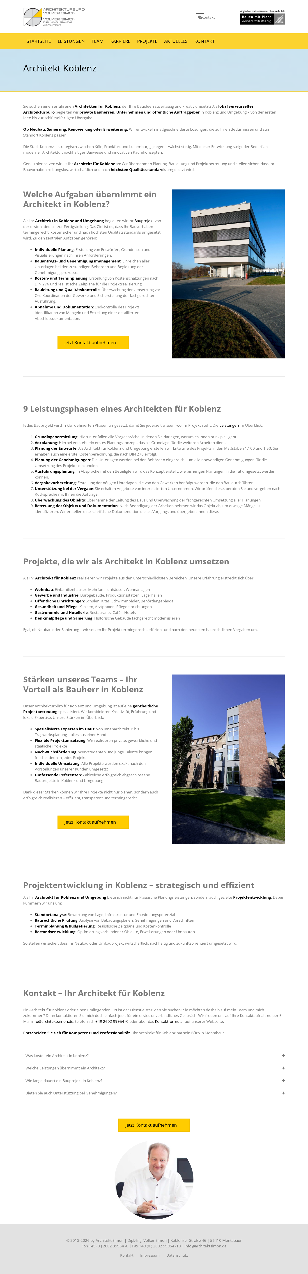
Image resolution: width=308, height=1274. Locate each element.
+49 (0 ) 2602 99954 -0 (108, 1246)
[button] (154, 1056)
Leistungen (229, 425)
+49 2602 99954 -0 (112, 1021)
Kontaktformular (169, 1021)
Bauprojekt (144, 220)
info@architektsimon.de (52, 1021)
